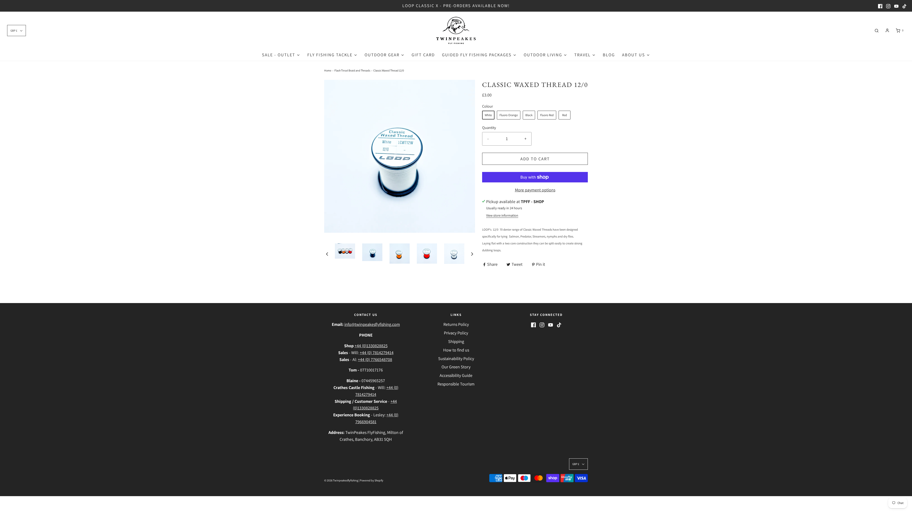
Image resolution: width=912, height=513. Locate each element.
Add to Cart (535, 159)
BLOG (609, 54)
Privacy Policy (456, 333)
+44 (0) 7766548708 (375, 359)
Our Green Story (456, 367)
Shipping (456, 341)
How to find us (456, 350)
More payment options (535, 190)
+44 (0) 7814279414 (377, 352)
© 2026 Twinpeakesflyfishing (341, 480)
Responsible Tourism (456, 384)
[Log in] (887, 30)
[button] (327, 253)
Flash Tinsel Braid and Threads (352, 70)
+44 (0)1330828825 (371, 345)
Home (327, 70)
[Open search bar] (876, 30)
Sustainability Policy (456, 358)
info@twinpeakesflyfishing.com (372, 324)
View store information (502, 215)
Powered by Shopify (371, 480)
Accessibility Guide (456, 375)
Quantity (489, 127)
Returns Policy (456, 324)
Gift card (423, 54)
